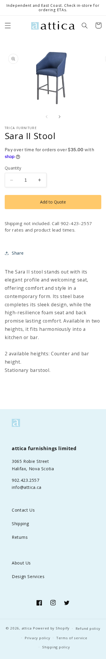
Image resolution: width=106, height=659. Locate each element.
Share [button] (18, 253)
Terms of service (71, 638)
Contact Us (23, 510)
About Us (21, 563)
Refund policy (88, 628)
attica (26, 628)
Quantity (13, 168)
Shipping (20, 523)
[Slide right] (59, 116)
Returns (20, 537)
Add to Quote (53, 202)
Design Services (28, 576)
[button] (7, 25)
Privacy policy (37, 638)
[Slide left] (46, 116)
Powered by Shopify (51, 628)
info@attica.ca (27, 487)
